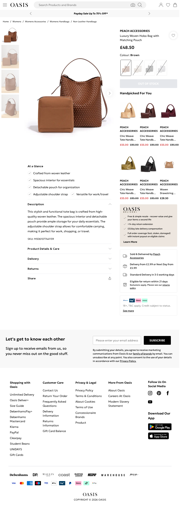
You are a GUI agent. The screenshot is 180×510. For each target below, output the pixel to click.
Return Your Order (55, 396)
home (6, 21)
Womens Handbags (59, 21)
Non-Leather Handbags (85, 21)
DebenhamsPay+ (21, 411)
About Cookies (85, 401)
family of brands (142, 353)
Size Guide (17, 405)
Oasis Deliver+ (19, 400)
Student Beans (20, 443)
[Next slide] (149, 13)
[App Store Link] (160, 431)
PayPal (14, 432)
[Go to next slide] (109, 93)
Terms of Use (84, 407)
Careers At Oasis (119, 396)
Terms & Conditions (88, 396)
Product (80, 422)
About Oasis (116, 390)
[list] (69, 93)
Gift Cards (16, 455)
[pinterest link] (159, 393)
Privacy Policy (84, 390)
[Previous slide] (30, 13)
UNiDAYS (16, 449)
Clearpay (15, 438)
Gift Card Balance (54, 431)
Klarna (14, 427)
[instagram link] (150, 393)
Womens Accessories (35, 21)
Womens (16, 21)
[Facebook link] (168, 393)
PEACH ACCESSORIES (135, 31)
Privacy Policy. (128, 361)
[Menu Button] (5, 5)
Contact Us (50, 390)
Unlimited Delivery (22, 394)
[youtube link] (150, 402)
